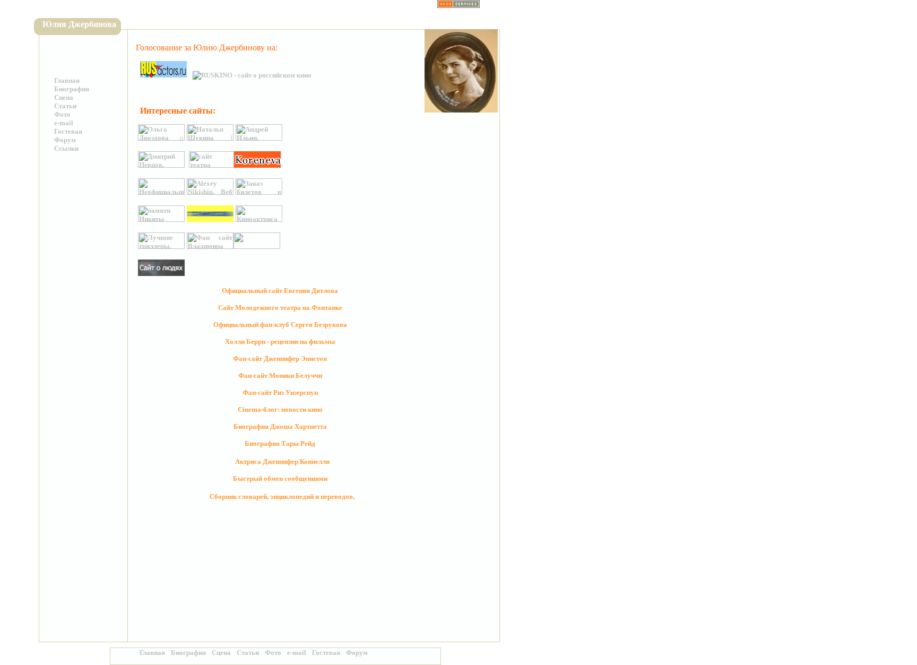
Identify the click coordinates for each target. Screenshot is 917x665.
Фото (62, 114)
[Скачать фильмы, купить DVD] (161, 247)
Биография (71, 89)
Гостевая (68, 131)
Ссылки (66, 148)
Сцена (63, 97)
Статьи (65, 106)
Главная (67, 80)
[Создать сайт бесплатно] (458, 6)
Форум (65, 140)
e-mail (63, 123)
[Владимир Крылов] (210, 247)
